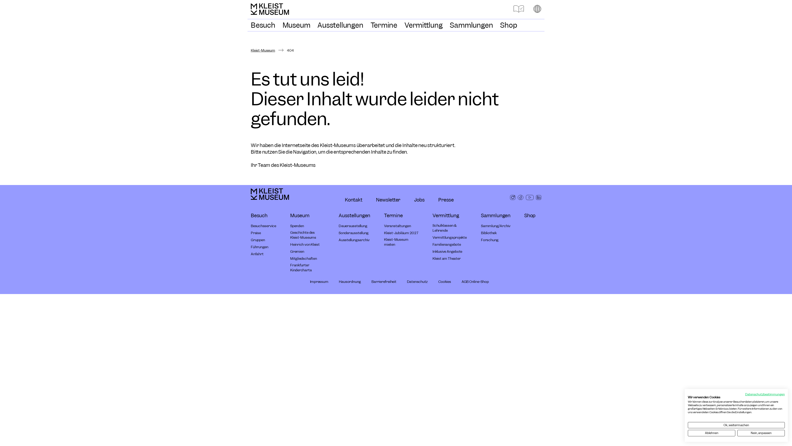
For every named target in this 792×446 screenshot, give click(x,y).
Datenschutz (417, 281)
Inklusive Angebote (447, 251)
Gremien (297, 251)
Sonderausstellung (354, 233)
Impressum (319, 281)
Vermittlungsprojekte (450, 237)
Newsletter (388, 200)
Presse (446, 200)
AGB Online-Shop (475, 281)
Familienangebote (447, 244)
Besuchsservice (263, 226)
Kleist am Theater (447, 258)
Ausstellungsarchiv (354, 240)
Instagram (512, 199)
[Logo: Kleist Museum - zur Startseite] (271, 11)
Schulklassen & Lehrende (445, 228)
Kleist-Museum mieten (396, 242)
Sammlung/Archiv (495, 226)
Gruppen (258, 240)
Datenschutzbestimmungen (765, 394)
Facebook (520, 199)
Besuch (263, 25)
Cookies (444, 281)
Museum (296, 25)
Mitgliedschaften (303, 258)
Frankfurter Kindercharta (301, 267)
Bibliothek (489, 233)
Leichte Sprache (519, 9)
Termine (384, 25)
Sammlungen (471, 25)
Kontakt (353, 200)
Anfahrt (257, 254)
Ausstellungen (340, 25)
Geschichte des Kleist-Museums (303, 235)
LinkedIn (538, 199)
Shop (508, 25)
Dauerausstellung (353, 226)
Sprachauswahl (537, 9)
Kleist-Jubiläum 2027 (401, 233)
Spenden (297, 226)
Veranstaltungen (397, 226)
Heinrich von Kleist (305, 244)
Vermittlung (423, 25)
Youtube (530, 199)
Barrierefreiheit (383, 281)
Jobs (419, 200)
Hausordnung (350, 281)
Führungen (259, 247)
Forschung (490, 240)
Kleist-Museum (263, 50)
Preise (256, 233)
